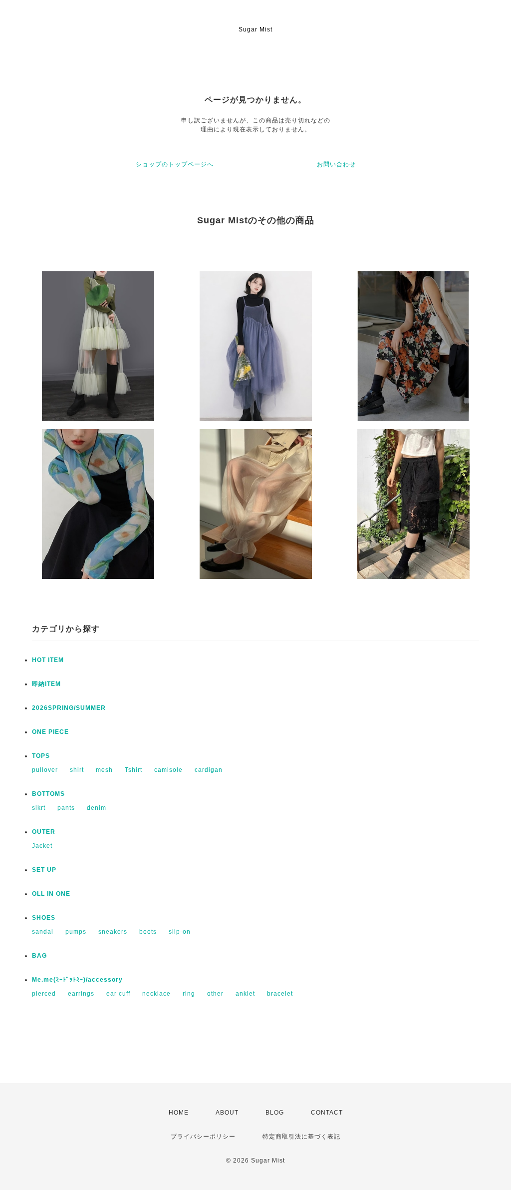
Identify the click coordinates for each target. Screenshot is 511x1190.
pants (66, 807)
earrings (81, 993)
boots (148, 931)
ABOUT (227, 1112)
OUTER (43, 831)
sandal (42, 931)
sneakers (112, 931)
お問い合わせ (336, 164)
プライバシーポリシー (203, 1136)
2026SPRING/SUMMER (69, 707)
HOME (179, 1112)
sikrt (38, 807)
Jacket (42, 845)
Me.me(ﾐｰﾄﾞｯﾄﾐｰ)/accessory (77, 979)
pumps (75, 931)
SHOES (43, 917)
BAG (39, 955)
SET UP (44, 869)
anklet (245, 993)
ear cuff (118, 993)
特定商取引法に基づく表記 (301, 1136)
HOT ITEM (48, 659)
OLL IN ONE (51, 893)
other (215, 993)
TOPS (41, 755)
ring (189, 993)
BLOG (274, 1112)
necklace (156, 993)
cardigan (209, 769)
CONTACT (327, 1112)
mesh (104, 769)
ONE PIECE (50, 731)
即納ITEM (46, 683)
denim (96, 807)
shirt (77, 769)
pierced (44, 993)
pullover (45, 769)
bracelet (280, 993)
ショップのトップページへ (175, 164)
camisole (168, 769)
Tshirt (133, 769)
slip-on (180, 931)
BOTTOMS (48, 793)
